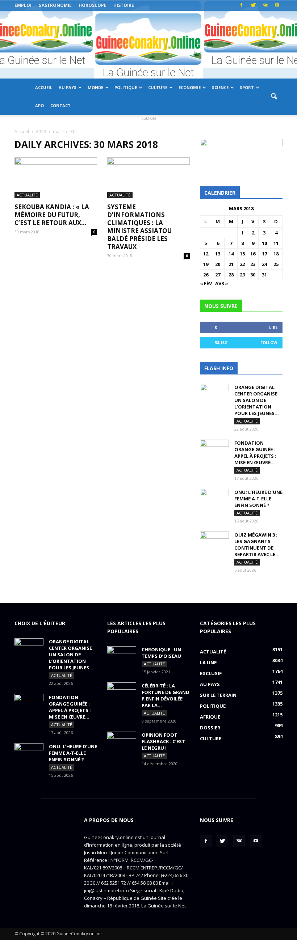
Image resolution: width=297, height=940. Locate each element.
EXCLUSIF (211, 673)
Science (220, 87)
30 (252, 274)
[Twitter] (253, 5)
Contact (60, 105)
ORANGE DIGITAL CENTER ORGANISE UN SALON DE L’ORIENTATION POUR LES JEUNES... (256, 400)
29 (242, 274)
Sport (247, 87)
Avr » (221, 283)
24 (264, 264)
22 (242, 264)
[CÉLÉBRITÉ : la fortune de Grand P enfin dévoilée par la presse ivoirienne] (121, 692)
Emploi (23, 5)
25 (276, 264)
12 (205, 253)
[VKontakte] (265, 5)
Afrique (210, 717)
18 (276, 253)
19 (205, 264)
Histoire (123, 5)
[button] (274, 96)
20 (217, 264)
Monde (95, 87)
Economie (190, 87)
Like (273, 327)
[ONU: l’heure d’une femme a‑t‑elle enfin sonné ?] (214, 499)
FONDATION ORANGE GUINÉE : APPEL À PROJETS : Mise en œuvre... (255, 453)
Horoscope (92, 5)
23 (252, 264)
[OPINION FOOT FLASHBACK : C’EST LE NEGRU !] (121, 742)
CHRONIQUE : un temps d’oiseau (161, 652)
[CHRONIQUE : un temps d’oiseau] (121, 656)
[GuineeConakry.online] (148, 45)
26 (205, 274)
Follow (268, 342)
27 (217, 274)
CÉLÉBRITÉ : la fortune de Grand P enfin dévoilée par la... (165, 695)
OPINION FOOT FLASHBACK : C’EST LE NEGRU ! (163, 741)
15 (242, 253)
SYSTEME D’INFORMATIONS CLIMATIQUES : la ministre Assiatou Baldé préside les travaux (139, 227)
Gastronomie (55, 5)
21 (231, 264)
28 (231, 274)
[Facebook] (241, 5)
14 (231, 253)
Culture (157, 87)
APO (39, 105)
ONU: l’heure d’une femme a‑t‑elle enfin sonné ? (258, 498)
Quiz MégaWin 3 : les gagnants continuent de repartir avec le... (257, 545)
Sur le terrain (218, 695)
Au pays (67, 87)
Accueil (43, 87)
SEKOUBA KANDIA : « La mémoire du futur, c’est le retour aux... (51, 215)
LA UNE (208, 662)
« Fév (206, 283)
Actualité (27, 195)
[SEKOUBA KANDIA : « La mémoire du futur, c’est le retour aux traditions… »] (55, 177)
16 (252, 253)
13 (217, 253)
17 (264, 253)
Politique (125, 87)
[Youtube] (277, 5)
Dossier (210, 727)
